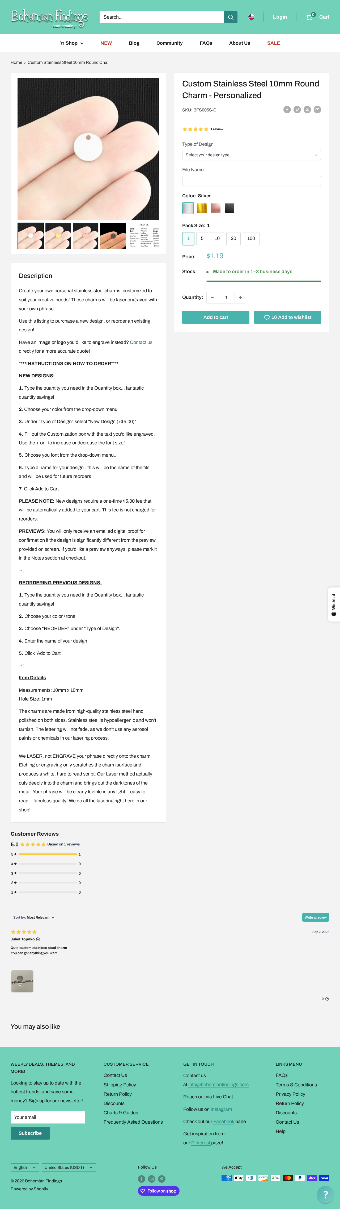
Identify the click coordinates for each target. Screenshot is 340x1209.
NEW (106, 43)
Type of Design (198, 144)
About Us (239, 43)
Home (16, 62)
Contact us (141, 342)
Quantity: (192, 297)
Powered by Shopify (29, 1189)
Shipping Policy (120, 1084)
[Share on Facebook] (287, 109)
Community (169, 43)
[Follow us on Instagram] (151, 1179)
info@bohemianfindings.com (218, 1084)
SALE (273, 43)
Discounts (114, 1103)
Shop (72, 43)
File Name (193, 169)
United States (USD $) (64, 1167)
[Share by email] (317, 109)
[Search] (230, 17)
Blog (134, 43)
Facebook (223, 1121)
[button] (325, 1194)
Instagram (221, 1109)
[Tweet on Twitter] (307, 109)
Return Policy (118, 1094)
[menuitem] (31, 236)
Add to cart (215, 317)
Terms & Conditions (296, 1084)
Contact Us (115, 1075)
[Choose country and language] (251, 17)
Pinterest (201, 1142)
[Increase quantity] (240, 297)
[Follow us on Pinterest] (161, 1179)
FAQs (206, 43)
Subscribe (30, 1133)
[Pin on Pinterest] (297, 109)
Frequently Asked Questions (133, 1122)
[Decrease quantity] (212, 297)
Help (281, 1131)
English (20, 1167)
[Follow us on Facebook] (141, 1179)
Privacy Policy (290, 1094)
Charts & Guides (121, 1112)
